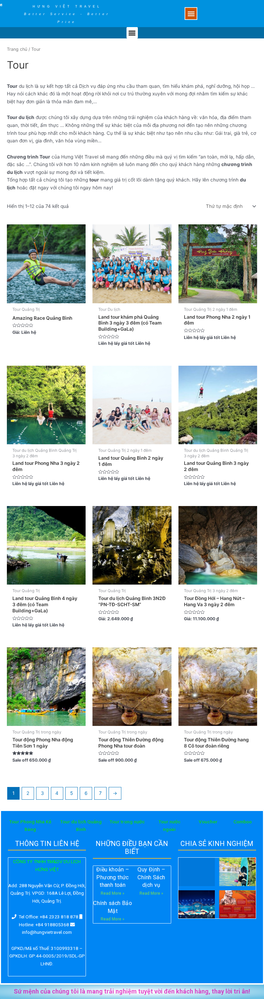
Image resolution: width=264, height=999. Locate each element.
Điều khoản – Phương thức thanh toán (112, 877)
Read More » (112, 893)
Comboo (242, 821)
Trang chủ (17, 49)
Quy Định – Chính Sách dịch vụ (151, 877)
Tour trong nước (127, 821)
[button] (191, 13)
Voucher (208, 821)
